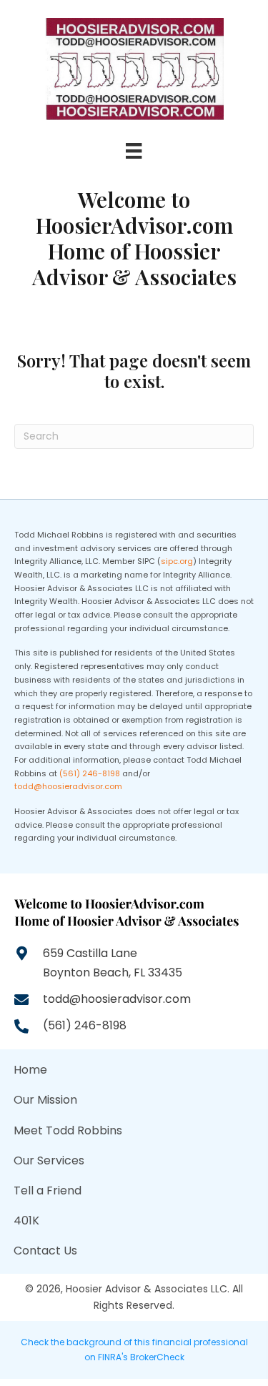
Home (30, 1069)
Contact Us (45, 1250)
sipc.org (177, 561)
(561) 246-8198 (89, 773)
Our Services (49, 1160)
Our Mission (45, 1100)
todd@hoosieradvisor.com (68, 786)
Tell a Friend (47, 1190)
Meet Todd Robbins (68, 1130)
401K (26, 1220)
